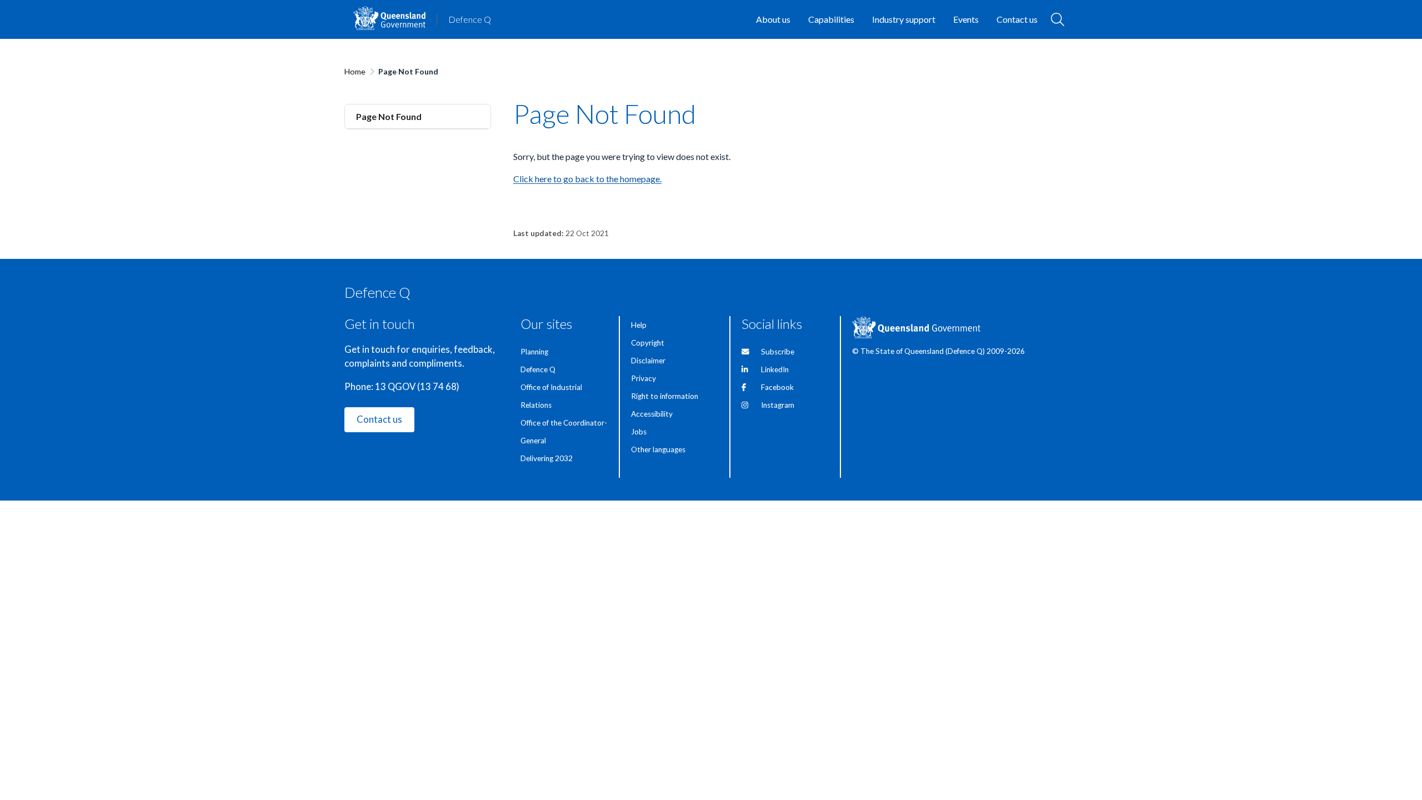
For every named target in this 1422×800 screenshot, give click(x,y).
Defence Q (469, 19)
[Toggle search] (1058, 19)
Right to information (664, 396)
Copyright (647, 342)
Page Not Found (389, 116)
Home (354, 71)
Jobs (639, 431)
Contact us (379, 419)
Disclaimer (648, 360)
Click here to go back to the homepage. (587, 178)
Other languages (658, 449)
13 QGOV (395, 386)
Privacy (643, 378)
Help (639, 325)
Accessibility (652, 413)
